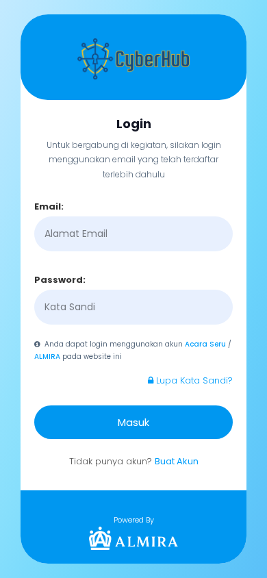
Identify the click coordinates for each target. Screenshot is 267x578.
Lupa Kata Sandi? (193, 380)
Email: (49, 206)
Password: (60, 279)
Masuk (133, 422)
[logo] (133, 538)
